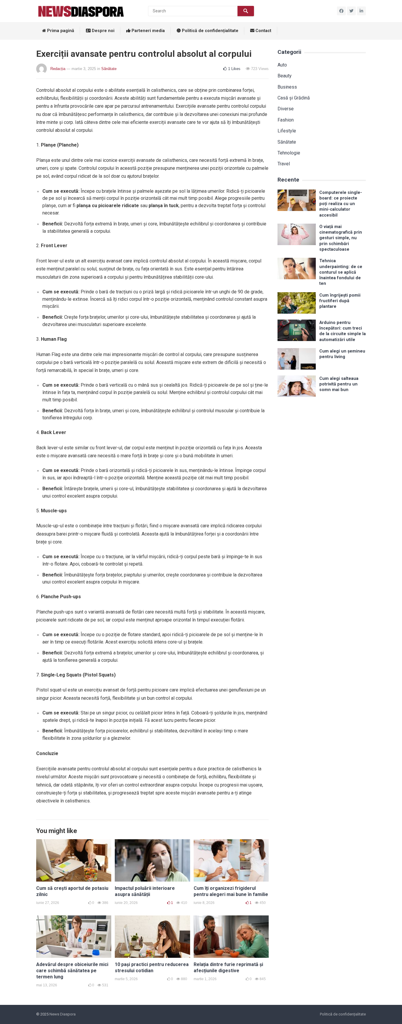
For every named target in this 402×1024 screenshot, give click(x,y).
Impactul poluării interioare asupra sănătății (145, 891)
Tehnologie (289, 153)
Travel (284, 164)
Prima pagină (60, 30)
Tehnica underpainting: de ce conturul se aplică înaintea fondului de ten (340, 272)
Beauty (285, 76)
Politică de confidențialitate (209, 30)
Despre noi (102, 30)
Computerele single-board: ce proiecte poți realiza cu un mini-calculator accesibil (340, 204)
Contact (262, 30)
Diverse (286, 109)
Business (287, 87)
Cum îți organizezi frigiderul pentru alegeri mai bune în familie (231, 891)
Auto (282, 65)
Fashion (286, 120)
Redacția (57, 69)
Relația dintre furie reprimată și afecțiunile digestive (228, 967)
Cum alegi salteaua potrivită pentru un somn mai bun (338, 384)
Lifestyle (287, 131)
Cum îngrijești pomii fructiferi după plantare (340, 301)
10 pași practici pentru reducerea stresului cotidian (152, 967)
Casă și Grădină (294, 98)
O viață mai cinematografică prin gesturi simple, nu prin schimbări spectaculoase (340, 238)
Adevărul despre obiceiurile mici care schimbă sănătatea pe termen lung (72, 971)
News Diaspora (62, 1014)
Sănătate (109, 69)
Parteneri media (147, 30)
